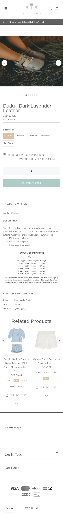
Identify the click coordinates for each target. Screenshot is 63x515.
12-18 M (33, 135)
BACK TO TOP (31, 508)
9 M (24, 381)
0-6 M (8, 135)
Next (58, 63)
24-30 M (8, 143)
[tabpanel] (31, 61)
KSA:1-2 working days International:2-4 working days (31, 156)
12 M (12, 386)
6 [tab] (37, 95)
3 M (8, 381)
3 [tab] (30, 95)
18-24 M (45, 135)
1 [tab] (26, 95)
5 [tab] (34, 95)
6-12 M (20, 135)
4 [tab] (32, 95)
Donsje (15, 213)
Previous (4, 63)
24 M (20, 386)
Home (5, 22)
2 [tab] (28, 95)
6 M (16, 381)
